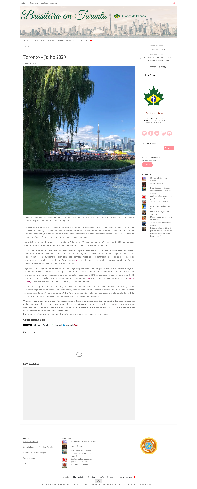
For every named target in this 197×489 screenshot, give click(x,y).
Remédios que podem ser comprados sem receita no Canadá (160, 190)
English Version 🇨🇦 (84, 40)
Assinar (147, 165)
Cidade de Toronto (30, 441)
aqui (76, 260)
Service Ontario (29, 458)
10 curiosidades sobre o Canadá (83, 441)
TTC (24, 463)
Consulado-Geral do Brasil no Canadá (38, 447)
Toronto (26, 40)
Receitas (50, 40)
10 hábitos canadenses (159, 201)
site (118, 304)
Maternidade (38, 40)
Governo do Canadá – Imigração (35, 452)
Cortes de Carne (156, 183)
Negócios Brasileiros (65, 40)
